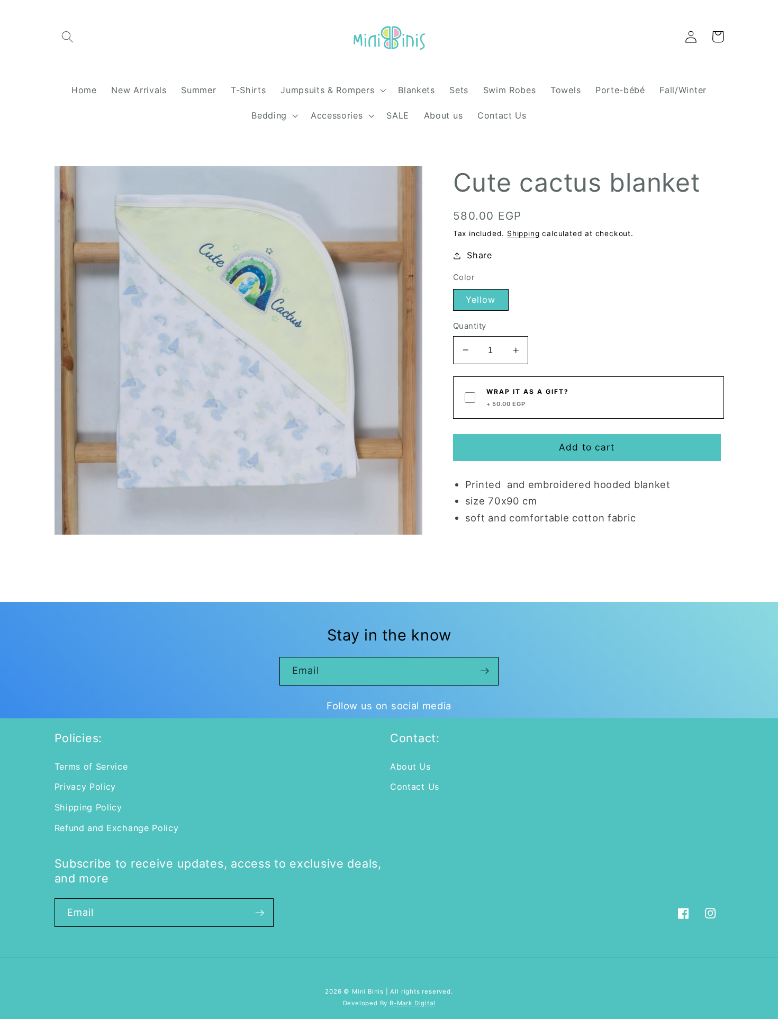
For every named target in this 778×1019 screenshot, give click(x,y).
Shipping (523, 233)
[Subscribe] (484, 671)
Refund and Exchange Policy (117, 828)
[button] (68, 36)
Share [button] (479, 255)
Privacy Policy (85, 786)
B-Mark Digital (412, 1003)
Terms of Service (91, 766)
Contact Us (414, 786)
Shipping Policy (88, 807)
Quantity (469, 326)
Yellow (481, 299)
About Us (410, 766)
